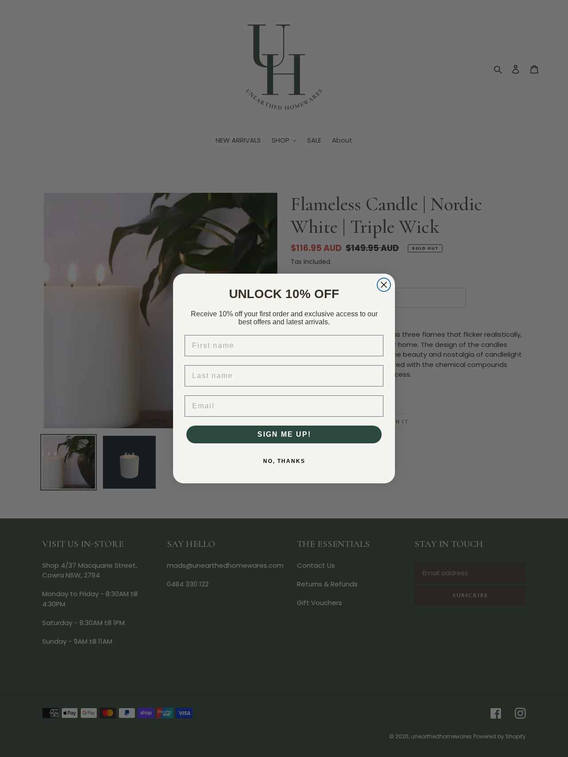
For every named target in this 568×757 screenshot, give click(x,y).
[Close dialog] (383, 284)
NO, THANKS (284, 461)
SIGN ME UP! (284, 434)
